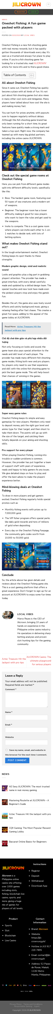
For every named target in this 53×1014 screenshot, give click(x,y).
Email (8, 724)
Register (35, 870)
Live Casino (10, 940)
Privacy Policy (15, 1004)
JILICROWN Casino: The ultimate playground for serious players (39, 660)
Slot (7, 930)
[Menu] (48, 4)
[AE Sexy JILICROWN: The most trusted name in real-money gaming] (5, 788)
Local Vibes (29, 35)
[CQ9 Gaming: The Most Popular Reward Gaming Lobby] (5, 830)
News (4, 20)
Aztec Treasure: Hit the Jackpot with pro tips (30, 816)
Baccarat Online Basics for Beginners (28, 841)
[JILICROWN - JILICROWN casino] (26, 4)
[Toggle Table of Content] (30, 75)
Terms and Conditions (32, 1004)
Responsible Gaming (23, 1006)
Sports (8, 925)
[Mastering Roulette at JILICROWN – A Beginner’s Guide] (5, 802)
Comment (10, 689)
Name (8, 712)
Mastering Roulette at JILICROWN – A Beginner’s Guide (29, 802)
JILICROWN (40, 63)
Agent (36, 1006)
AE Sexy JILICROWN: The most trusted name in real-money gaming (29, 788)
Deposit (35, 875)
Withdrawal (37, 880)
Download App (39, 885)
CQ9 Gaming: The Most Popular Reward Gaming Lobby (29, 829)
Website (9, 737)
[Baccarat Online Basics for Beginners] (5, 843)
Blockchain (10, 935)
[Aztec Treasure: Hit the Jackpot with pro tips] (5, 816)
